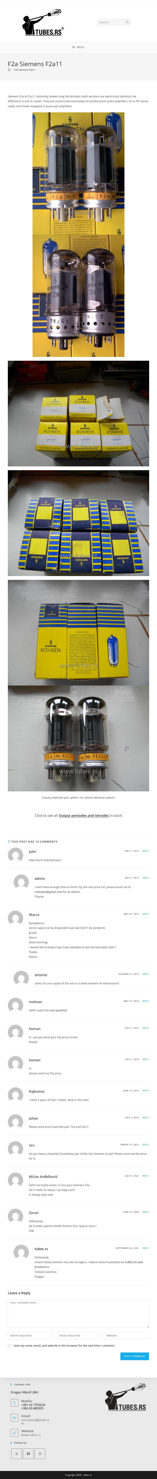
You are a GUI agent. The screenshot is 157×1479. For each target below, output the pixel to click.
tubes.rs (41, 1248)
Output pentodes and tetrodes (84, 815)
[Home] (9, 69)
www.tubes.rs (31, 1435)
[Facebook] (28, 1453)
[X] (16, 1453)
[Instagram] (40, 1453)
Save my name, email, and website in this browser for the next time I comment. (64, 1345)
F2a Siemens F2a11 (24, 69)
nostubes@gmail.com (48, 892)
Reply (146, 850)
